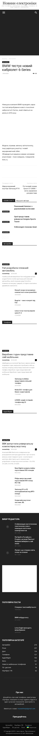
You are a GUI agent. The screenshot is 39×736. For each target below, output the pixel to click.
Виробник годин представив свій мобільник (17, 355)
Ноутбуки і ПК (19, 725)
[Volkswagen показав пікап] (7, 229)
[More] (24, 173)
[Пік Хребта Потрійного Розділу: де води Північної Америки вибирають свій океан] (7, 540)
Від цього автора (22, 201)
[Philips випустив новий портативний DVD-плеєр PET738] (7, 481)
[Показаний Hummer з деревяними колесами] (7, 208)
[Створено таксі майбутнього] (7, 610)
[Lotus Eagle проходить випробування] (7, 630)
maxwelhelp (5, 273)
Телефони (5, 351)
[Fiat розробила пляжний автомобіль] (19, 256)
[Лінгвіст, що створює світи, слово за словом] (7, 553)
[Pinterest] (14, 173)
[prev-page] (3, 237)
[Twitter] (9, 173)
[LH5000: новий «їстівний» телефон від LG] (7, 403)
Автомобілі (12, 59)
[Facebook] (4, 173)
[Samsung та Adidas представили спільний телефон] (7, 381)
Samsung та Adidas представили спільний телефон (23, 381)
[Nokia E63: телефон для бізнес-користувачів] (7, 392)
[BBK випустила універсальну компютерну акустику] (19, 428)
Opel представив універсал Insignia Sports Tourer (25, 219)
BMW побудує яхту (21, 617)
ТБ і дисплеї (15, 727)
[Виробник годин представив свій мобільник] (19, 339)
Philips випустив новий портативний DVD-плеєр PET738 (24, 481)
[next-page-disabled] (7, 237)
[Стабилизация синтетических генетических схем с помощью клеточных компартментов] (7, 527)
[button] (3, 13)
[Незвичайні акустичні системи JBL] (7, 503)
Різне (23, 727)
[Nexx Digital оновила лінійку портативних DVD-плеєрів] (7, 471)
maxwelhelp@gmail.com (26, 709)
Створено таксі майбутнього (25, 607)
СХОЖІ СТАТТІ (8, 201)
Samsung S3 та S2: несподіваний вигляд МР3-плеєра (25, 492)
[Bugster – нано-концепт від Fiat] (7, 303)
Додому (4, 59)
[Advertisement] (19, 36)
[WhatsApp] (19, 173)
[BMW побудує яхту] (7, 620)
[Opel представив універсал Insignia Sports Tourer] (7, 219)
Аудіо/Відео (6, 440)
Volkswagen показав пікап (25, 227)
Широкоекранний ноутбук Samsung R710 (11, 187)
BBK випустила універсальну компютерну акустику (17, 445)
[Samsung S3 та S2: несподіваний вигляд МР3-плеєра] (7, 492)
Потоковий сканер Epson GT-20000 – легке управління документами (30, 189)
